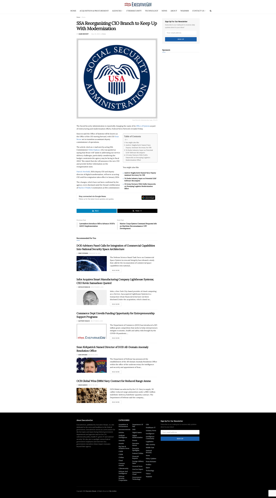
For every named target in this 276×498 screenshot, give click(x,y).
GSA (147, 424)
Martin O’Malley (84, 188)
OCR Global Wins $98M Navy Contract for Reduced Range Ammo (114, 381)
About (174, 11)
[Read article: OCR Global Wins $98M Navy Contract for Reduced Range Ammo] (92, 395)
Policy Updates (151, 458)
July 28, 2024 (93, 385)
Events (134, 440)
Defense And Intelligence (123, 472)
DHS (133, 429)
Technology (151, 11)
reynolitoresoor (84, 287)
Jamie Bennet (84, 34)
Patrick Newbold (83, 171)
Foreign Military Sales (138, 462)
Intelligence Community (150, 437)
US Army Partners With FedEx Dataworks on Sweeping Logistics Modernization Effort (138, 157)
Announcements (124, 429)
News (164, 11)
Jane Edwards (82, 354)
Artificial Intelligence (123, 436)
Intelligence (150, 433)
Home (73, 11)
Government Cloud (136, 473)
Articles (121, 432)
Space (148, 468)
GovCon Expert (137, 469)
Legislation (150, 441)
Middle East (150, 447)
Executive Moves (135, 444)
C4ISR (121, 451)
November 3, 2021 (97, 287)
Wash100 (184, 11)
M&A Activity (150, 444)
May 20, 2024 (95, 34)
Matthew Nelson (84, 321)
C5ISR (121, 454)
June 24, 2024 (93, 354)
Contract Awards (122, 464)
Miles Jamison (82, 385)
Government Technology (136, 478)
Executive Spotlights (135, 449)
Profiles (148, 464)
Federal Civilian (137, 453)
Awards (121, 443)
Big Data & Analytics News (124, 447)
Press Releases (151, 461)
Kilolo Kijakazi (94, 150)
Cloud (121, 460)
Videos (148, 474)
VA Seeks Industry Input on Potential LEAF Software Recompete (139, 151)
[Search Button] (210, 11)
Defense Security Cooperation (123, 478)
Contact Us (198, 11)
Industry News (151, 430)
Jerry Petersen (83, 253)
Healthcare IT (150, 427)
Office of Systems (143, 126)
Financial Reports (135, 457)
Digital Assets (137, 432)
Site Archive (113, 491)
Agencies (117, 11)
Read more (117, 270)
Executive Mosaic (91, 491)
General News (137, 466)
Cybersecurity (134, 11)
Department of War (137, 425)
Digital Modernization (137, 436)
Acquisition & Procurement (94, 11)
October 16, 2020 (97, 321)
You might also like (132, 142)
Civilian (121, 457)
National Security (149, 451)
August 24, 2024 (95, 253)
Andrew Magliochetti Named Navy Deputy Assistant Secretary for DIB (138, 146)
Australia (122, 440)
